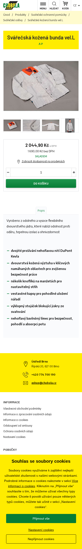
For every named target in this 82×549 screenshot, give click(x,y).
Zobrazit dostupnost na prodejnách (43, 161)
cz (75, 5)
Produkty (20, 14)
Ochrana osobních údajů (18, 431)
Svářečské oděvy (13, 20)
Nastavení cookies (14, 437)
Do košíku (41, 183)
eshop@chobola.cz (43, 383)
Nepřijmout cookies (41, 539)
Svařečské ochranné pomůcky (48, 14)
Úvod (6, 14)
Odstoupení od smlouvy (17, 425)
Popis (41, 210)
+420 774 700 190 (43, 374)
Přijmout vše (41, 518)
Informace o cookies (15, 420)
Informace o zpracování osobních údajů (27, 414)
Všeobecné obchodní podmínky (22, 408)
